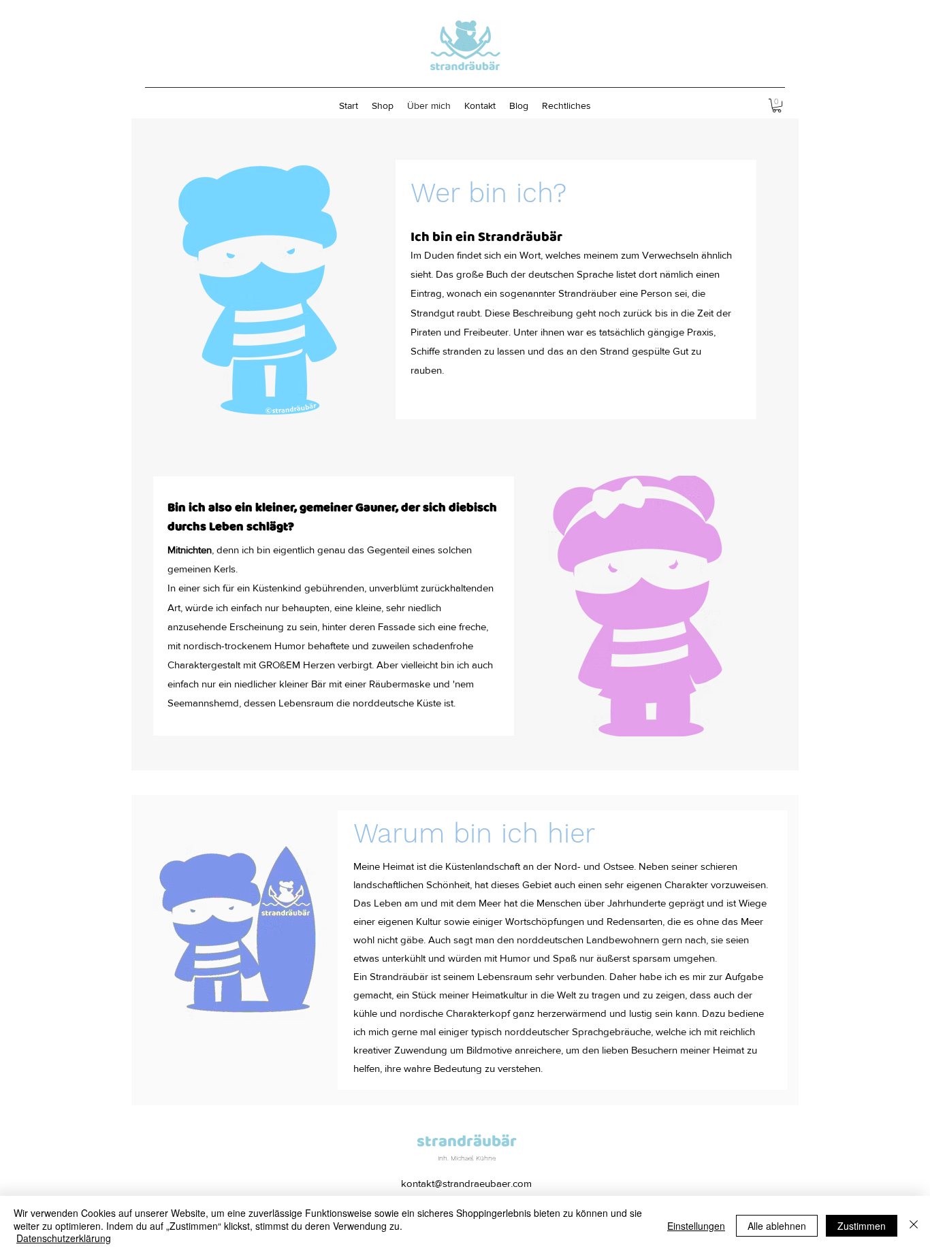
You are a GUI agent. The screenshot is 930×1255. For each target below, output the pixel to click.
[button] (777, 105)
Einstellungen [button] (696, 1226)
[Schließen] (913, 1225)
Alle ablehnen (777, 1226)
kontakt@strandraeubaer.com (466, 1183)
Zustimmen (861, 1226)
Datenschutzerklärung (63, 1238)
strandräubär (467, 1142)
